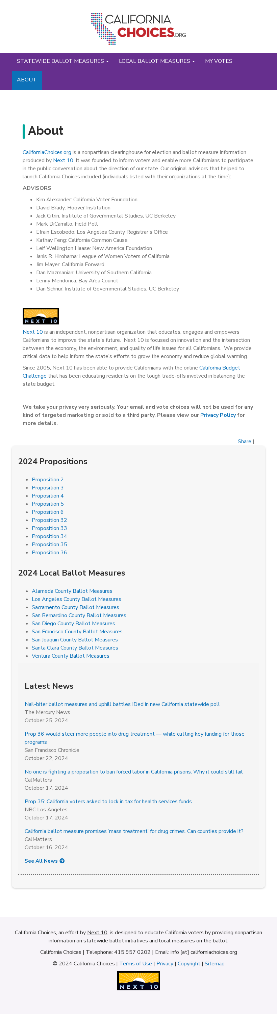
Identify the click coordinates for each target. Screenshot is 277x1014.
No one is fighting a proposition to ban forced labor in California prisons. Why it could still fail (134, 772)
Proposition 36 (49, 552)
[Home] (138, 31)
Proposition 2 (48, 479)
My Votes (218, 61)
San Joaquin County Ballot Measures (75, 639)
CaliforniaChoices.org (47, 152)
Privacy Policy (218, 415)
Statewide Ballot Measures (61, 61)
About (27, 79)
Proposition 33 (49, 528)
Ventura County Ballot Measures (70, 656)
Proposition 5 (48, 504)
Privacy (164, 963)
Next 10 (63, 160)
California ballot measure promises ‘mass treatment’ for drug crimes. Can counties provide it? (134, 831)
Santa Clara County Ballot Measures (75, 648)
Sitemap (215, 963)
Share (244, 441)
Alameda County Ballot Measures (72, 591)
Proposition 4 (48, 496)
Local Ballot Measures (155, 61)
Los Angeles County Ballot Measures (76, 599)
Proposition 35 (49, 544)
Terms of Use (135, 963)
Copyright (189, 963)
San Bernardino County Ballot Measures (79, 615)
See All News (41, 861)
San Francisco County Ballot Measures (77, 631)
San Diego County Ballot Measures (73, 623)
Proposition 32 (49, 520)
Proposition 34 (49, 536)
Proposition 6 (48, 512)
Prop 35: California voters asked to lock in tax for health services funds (108, 801)
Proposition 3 (48, 487)
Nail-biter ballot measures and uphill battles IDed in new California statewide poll (122, 704)
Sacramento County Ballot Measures (75, 607)
